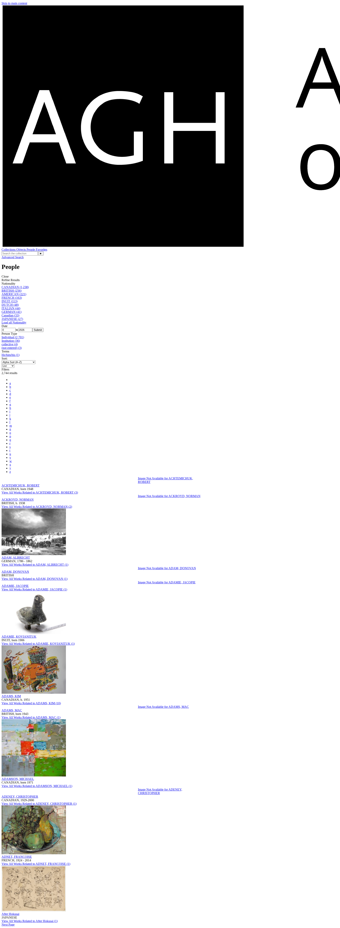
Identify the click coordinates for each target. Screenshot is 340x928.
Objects (21, 249)
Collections (9, 249)
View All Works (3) (40, 492)
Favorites (41, 249)
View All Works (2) (37, 506)
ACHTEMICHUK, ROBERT (21, 485)
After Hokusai (10, 914)
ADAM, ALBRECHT (16, 557)
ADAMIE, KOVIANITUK (19, 636)
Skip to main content (14, 3)
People (31, 249)
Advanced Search (13, 257)
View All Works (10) (31, 703)
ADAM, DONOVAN (15, 571)
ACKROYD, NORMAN (18, 499)
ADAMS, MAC (12, 710)
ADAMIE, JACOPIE (15, 586)
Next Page (8, 924)
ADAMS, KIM (11, 696)
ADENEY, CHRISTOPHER (20, 796)
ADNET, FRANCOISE (17, 856)
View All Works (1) (35, 564)
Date (4, 326)
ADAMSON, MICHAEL (18, 779)
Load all (14, 322)
